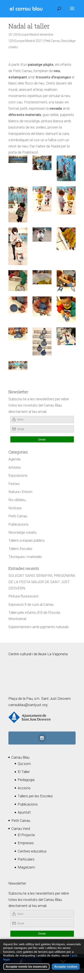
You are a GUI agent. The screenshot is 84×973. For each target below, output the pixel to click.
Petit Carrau (52, 41)
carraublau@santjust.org (27, 705)
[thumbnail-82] (17, 204)
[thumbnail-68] (17, 365)
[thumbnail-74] (42, 277)
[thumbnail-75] (66, 280)
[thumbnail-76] (17, 304)
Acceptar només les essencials (26, 966)
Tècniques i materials (25, 556)
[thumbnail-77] (42, 306)
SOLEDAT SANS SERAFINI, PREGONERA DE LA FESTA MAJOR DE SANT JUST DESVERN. (41, 581)
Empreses (26, 843)
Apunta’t (24, 812)
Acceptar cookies (65, 966)
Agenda (14, 459)
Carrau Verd (20, 828)
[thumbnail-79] (17, 334)
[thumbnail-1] (42, 234)
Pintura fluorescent (23, 596)
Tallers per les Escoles (35, 796)
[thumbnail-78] (66, 309)
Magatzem (26, 867)
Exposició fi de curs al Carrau (31, 604)
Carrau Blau (20, 757)
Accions (24, 788)
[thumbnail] (66, 336)
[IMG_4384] (17, 159)
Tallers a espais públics (26, 540)
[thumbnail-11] (42, 163)
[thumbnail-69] (66, 238)
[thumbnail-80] (42, 199)
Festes (14, 484)
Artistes (14, 467)
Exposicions (18, 475)
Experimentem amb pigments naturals (38, 627)
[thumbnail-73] (17, 280)
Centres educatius (32, 851)
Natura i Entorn (20, 492)
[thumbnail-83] (66, 200)
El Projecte (26, 835)
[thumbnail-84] (42, 342)
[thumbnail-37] (66, 168)
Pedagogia (26, 780)
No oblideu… (18, 500)
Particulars (26, 859)
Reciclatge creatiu (22, 532)
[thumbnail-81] (17, 246)
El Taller (24, 771)
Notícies (15, 508)
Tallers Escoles (20, 548)
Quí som (24, 763)
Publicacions (18, 524)
